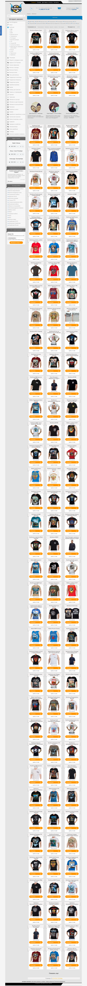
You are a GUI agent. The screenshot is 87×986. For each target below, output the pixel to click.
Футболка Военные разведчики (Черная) (54, 31)
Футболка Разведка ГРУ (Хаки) (54, 743)
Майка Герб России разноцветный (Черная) (36, 698)
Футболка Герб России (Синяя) (72, 218)
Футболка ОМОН (54, 537)
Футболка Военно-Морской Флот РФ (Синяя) (36, 743)
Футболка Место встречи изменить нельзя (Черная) (54, 126)
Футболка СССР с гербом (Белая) (72, 149)
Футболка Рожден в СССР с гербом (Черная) (36, 652)
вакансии (51, 981)
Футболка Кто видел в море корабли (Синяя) (36, 606)
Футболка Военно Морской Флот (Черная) (36, 218)
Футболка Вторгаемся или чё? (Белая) (72, 720)
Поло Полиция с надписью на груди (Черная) (72, 767)
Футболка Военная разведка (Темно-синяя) (54, 54)
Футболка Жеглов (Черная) (54, 355)
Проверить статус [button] (15, 242)
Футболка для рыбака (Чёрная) (72, 332)
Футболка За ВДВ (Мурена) (36, 515)
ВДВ (30, 21)
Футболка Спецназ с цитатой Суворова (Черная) (54, 904)
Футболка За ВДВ (72, 194)
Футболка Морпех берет (36, 30)
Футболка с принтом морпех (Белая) (54, 172)
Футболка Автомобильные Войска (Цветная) (36, 790)
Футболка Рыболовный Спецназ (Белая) (36, 195)
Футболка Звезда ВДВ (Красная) (54, 263)
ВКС (34, 21)
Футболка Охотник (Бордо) (36, 355)
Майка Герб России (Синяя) (36, 469)
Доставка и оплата (47, 2)
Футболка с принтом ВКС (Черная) (36, 858)
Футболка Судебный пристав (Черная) (72, 400)
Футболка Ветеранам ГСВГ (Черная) (72, 469)
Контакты (56, 2)
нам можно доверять (36, 981)
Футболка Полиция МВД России (36, 880)
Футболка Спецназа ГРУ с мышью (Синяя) (72, 492)
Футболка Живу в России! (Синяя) (54, 240)
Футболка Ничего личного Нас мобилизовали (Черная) (72, 31)
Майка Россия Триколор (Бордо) (54, 286)
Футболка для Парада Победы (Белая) (54, 675)
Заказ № (11, 234)
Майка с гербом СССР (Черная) (72, 423)
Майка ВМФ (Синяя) (36, 628)
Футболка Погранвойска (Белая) (72, 698)
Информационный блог (16, 168)
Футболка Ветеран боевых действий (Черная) (72, 515)
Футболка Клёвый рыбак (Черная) (72, 812)
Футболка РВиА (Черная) (72, 674)
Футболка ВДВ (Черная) (54, 811)
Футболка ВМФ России (54, 880)
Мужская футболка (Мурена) (72, 263)
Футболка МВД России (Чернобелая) (36, 54)
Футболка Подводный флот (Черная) (54, 560)
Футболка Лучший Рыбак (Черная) (36, 812)
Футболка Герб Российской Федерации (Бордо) (36, 127)
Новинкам (47, 27)
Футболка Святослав (72, 605)
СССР (73, 23)
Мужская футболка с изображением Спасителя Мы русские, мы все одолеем (36, 721)
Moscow (71, 1)
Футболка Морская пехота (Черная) (36, 76)
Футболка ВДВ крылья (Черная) (36, 378)
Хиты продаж (61, 27)
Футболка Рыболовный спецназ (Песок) (36, 309)
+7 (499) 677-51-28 (77, 1)
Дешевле (51, 27)
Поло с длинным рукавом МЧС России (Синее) (54, 149)
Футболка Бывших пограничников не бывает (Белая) (54, 835)
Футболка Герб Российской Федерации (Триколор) (54, 721)
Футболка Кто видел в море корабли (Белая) (72, 240)
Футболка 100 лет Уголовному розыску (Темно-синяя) (72, 950)
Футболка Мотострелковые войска (36, 903)
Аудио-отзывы (16, 138)
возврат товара (45, 981)
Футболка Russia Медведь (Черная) (54, 766)
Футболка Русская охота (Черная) (36, 675)
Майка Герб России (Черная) (54, 858)
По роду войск (16, 185)
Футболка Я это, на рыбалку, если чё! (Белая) (54, 332)
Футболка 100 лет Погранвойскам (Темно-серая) (72, 54)
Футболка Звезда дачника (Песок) (54, 309)
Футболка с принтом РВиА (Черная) (36, 538)
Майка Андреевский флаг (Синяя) (36, 400)
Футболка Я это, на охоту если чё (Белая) (54, 76)
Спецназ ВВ (32, 23)
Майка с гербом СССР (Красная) (72, 583)
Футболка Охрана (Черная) (36, 149)
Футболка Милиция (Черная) (54, 446)
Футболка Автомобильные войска (72, 903)
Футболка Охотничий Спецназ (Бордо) (36, 949)
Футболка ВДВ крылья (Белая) (36, 766)
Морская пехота (44, 21)
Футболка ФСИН (72, 377)
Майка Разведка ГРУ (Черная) (72, 789)
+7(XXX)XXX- (12, 238)
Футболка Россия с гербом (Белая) (54, 469)
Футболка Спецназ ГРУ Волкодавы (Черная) (54, 926)
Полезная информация (59, 981)
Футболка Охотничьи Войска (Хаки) (54, 583)
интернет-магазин (26, 981)
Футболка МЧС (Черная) (36, 331)
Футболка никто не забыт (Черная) (72, 926)
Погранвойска (52, 21)
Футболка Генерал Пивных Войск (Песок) (72, 835)
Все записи (10, 181)
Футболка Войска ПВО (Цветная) (72, 629)
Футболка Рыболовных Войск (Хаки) (54, 698)
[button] (23, 16)
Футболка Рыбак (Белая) (36, 171)
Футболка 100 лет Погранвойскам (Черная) (54, 515)
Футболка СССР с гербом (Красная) (36, 240)
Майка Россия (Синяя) (54, 628)
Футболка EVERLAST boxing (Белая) (72, 309)
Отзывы (39, 2)
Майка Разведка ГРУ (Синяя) (54, 789)
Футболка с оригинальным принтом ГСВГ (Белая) (54, 401)
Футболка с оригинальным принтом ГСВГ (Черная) (72, 744)
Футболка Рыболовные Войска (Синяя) (54, 949)
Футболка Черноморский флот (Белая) (72, 880)
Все (61, 978)
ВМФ (37, 21)
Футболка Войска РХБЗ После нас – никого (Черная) (72, 127)
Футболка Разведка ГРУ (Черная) (36, 835)
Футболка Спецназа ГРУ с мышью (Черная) (36, 446)
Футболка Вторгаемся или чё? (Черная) (54, 492)
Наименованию (41, 27)
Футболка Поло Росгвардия (36, 926)
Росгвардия (60, 21)
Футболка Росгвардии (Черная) (72, 172)
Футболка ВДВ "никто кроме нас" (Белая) (36, 423)
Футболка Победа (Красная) (72, 446)
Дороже (56, 27)
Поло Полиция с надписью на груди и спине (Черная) (54, 378)
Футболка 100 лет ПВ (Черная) (72, 286)
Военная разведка (68, 21)
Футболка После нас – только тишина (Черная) (72, 355)
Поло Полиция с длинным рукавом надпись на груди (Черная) (72, 538)
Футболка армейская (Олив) (36, 263)
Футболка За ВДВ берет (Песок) (36, 583)
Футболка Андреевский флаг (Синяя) (72, 858)
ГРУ (75, 21)
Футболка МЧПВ (54, 422)
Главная (33, 2)
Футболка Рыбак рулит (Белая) (72, 560)
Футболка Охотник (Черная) (36, 492)
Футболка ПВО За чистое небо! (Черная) (36, 286)
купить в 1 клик (36, 49)
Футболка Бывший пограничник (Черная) (54, 218)
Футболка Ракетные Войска (54, 606)
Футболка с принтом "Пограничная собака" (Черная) (72, 77)
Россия (69, 23)
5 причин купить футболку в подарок (16, 171)
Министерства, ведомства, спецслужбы (56, 23)
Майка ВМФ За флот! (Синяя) (36, 560)
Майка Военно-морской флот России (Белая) (54, 652)
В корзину (33, 47)
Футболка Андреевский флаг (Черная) (54, 195)
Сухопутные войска (41, 23)
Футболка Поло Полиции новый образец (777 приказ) (72, 653)
